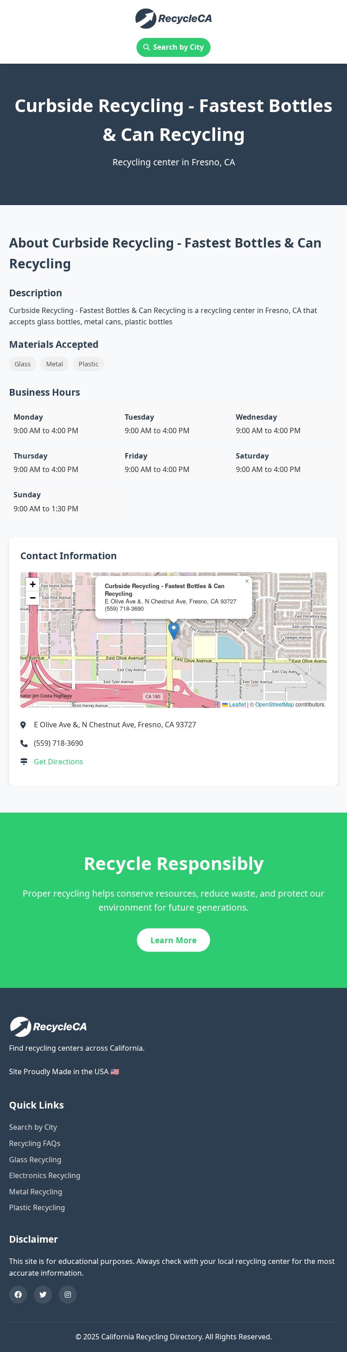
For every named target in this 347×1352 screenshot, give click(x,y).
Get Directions (58, 762)
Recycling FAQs (35, 1143)
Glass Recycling (35, 1160)
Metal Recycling (35, 1192)
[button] (173, 631)
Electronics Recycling (44, 1175)
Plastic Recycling (37, 1207)
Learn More (173, 940)
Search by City (178, 47)
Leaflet (237, 704)
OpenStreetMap (274, 704)
